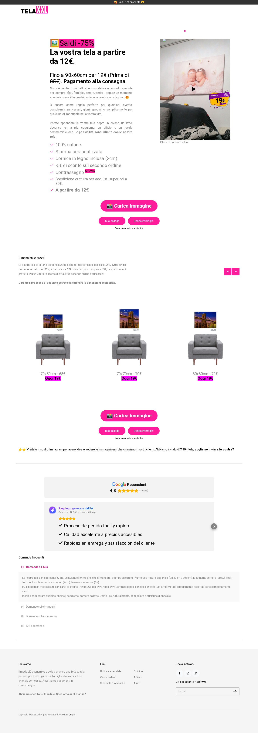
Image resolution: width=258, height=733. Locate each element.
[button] (44, 526)
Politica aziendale (110, 671)
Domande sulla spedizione (41, 616)
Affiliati (138, 677)
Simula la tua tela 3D (112, 683)
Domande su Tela (37, 566)
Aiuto (137, 683)
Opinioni (138, 671)
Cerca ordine (107, 677)
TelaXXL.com (68, 714)
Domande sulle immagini (41, 606)
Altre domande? (35, 625)
